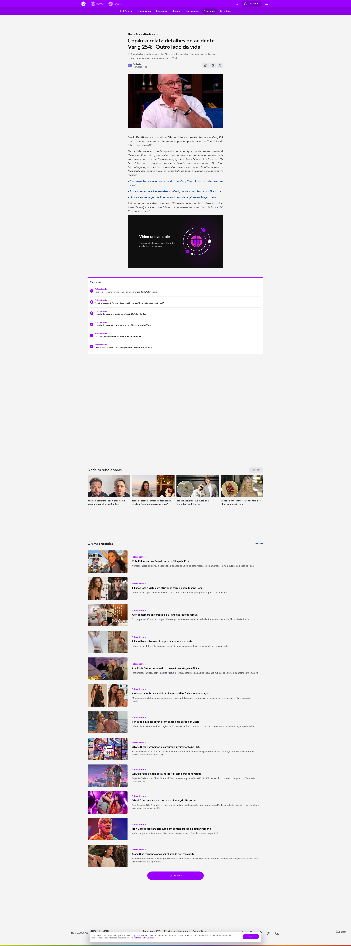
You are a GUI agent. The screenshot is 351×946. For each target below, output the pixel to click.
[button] (109, 494)
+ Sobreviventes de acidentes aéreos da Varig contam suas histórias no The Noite (174, 191)
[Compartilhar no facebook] (213, 65)
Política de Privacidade (145, 938)
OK (250, 936)
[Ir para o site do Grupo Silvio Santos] (85, 933)
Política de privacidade (176, 931)
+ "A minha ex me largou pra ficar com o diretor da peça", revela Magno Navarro (173, 197)
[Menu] (267, 4)
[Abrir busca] (237, 3)
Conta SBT (254, 3)
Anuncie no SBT (151, 931)
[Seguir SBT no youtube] (277, 933)
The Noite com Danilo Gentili (143, 34)
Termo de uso (200, 931)
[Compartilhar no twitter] (220, 65)
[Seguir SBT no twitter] (268, 933)
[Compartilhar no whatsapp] (205, 65)
